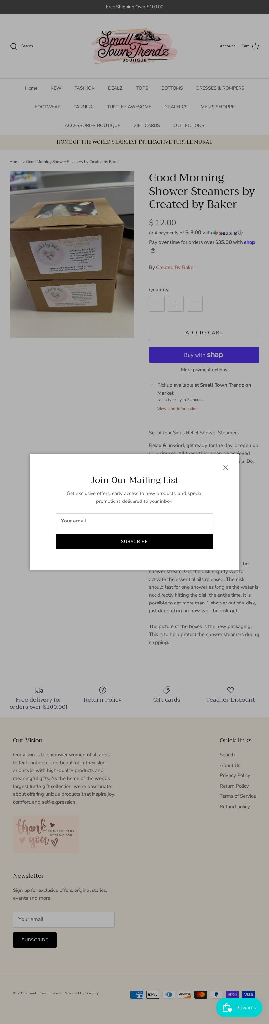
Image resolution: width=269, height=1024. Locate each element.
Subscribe (134, 541)
